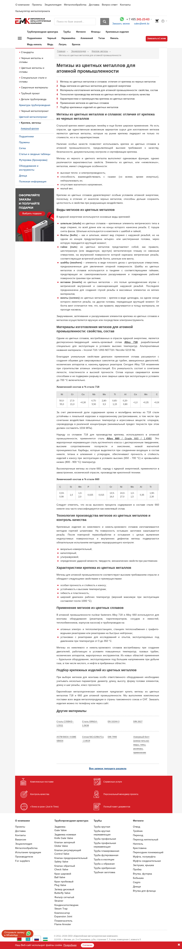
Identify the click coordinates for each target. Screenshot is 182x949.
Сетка (22, 148)
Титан (101, 38)
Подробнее (70, 945)
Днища (23, 175)
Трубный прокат (30, 93)
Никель (114, 38)
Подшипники (34, 38)
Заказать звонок (121, 23)
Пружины (24, 142)
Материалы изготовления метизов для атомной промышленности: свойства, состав (109, 90)
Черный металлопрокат (35, 111)
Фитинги (81, 31)
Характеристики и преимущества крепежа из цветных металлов (97, 98)
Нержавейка (68, 38)
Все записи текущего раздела (107, 768)
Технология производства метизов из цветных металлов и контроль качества (105, 94)
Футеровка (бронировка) (33, 159)
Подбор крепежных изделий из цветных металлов (89, 107)
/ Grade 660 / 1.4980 (129, 438)
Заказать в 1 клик (156, 38)
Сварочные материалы (34, 87)
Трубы (67, 31)
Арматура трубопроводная (34, 105)
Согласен (87, 945)
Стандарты (27, 52)
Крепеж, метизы (31, 122)
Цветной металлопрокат (33, 116)
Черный (51, 38)
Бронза (76, 44)
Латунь (63, 44)
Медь (50, 44)
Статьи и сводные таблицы (34, 154)
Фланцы (95, 31)
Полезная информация (32, 181)
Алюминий (87, 38)
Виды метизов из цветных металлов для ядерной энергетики (95, 85)
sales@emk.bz (141, 23)
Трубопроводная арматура (42, 31)
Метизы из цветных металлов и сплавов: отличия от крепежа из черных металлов (108, 81)
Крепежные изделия (117, 31)
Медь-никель (34, 44)
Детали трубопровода (33, 99)
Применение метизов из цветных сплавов (84, 103)
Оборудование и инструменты (28, 167)
